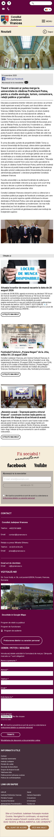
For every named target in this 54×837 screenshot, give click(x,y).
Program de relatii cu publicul (13, 623)
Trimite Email (4, 9)
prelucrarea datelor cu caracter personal (19, 498)
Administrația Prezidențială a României (11, 804)
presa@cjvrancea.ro (17, 551)
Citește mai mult (10, 314)
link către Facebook (16, 464)
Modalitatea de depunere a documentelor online (20, 740)
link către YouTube (40, 464)
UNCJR (3, 792)
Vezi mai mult (39, 827)
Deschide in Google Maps (14, 615)
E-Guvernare (31, 798)
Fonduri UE (31, 804)
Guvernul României (7, 801)
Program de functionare (11, 627)
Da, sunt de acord (16, 827)
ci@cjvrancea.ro (15, 566)
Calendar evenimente (8, 759)
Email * (4, 688)
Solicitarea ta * (7, 697)
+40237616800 (15, 528)
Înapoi (50, 32)
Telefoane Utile (6, 772)
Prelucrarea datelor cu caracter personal (22, 641)
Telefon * (5, 679)
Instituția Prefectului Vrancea (11, 795)
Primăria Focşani (7, 798)
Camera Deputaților (34, 795)
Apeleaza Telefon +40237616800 (9, 9)
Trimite (10, 735)
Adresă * (4, 670)
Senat (29, 792)
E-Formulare (31, 801)
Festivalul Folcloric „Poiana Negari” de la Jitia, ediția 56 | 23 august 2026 (25, 353)
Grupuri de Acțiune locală (10, 770)
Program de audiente (12, 631)
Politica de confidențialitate (10, 778)
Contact (4, 756)
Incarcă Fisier (6, 714)
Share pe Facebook (14, 79)
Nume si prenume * (9, 660)
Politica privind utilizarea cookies (13, 775)
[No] (51, 821)
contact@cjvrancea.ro (18, 535)
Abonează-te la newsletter (12, 83)
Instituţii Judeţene (7, 761)
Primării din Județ (7, 764)
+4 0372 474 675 (16, 547)
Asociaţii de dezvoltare (9, 767)
